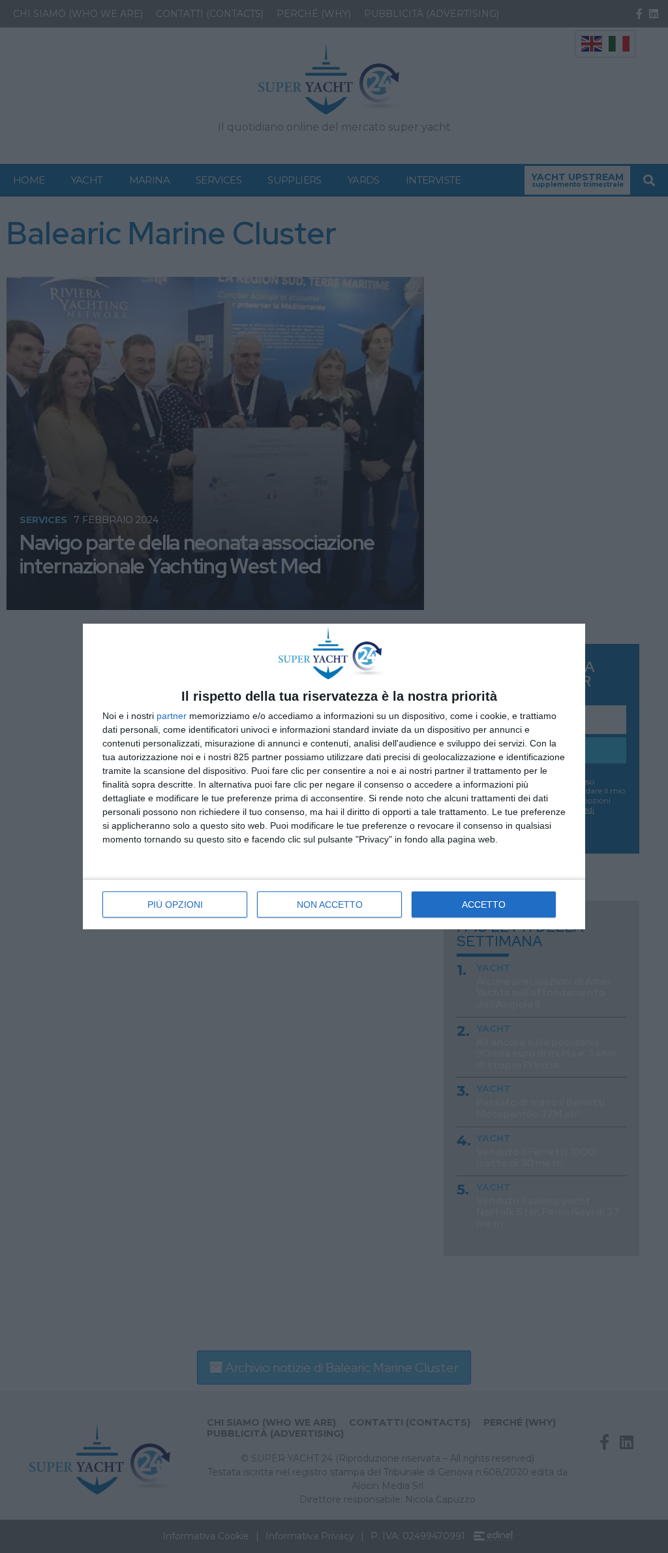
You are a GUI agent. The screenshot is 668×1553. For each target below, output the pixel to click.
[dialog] (334, 776)
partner (172, 715)
